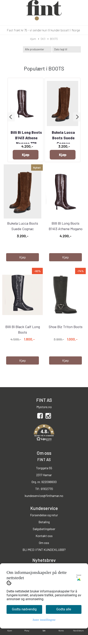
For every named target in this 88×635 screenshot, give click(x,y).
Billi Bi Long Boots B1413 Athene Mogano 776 (26, 138)
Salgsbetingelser (44, 529)
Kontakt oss (44, 536)
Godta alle (63, 609)
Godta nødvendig (24, 609)
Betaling (44, 522)
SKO (43, 39)
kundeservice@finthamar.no (44, 496)
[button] (11, 116)
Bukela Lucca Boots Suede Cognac (63, 138)
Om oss (44, 543)
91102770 (47, 489)
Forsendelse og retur (44, 515)
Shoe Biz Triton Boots (65, 326)
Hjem (33, 39)
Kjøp (25, 154)
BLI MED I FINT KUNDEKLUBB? (44, 550)
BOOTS (54, 39)
